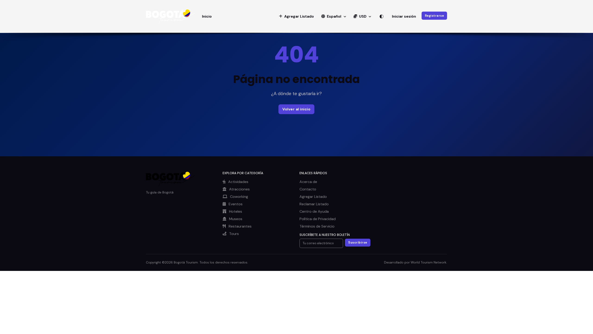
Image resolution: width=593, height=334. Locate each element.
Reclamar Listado (314, 204)
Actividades (237, 181)
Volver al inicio (296, 109)
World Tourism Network (428, 262)
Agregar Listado (313, 196)
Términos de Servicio (317, 226)
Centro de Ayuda (314, 211)
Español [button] (334, 16)
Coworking (238, 196)
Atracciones (239, 189)
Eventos (235, 204)
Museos (235, 218)
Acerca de (308, 181)
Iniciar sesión (404, 16)
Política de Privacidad (318, 218)
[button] (296, 16)
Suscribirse (357, 242)
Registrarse (434, 16)
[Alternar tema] (381, 16)
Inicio (207, 16)
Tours (233, 233)
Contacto (308, 189)
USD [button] (362, 16)
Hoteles (235, 211)
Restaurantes (240, 226)
